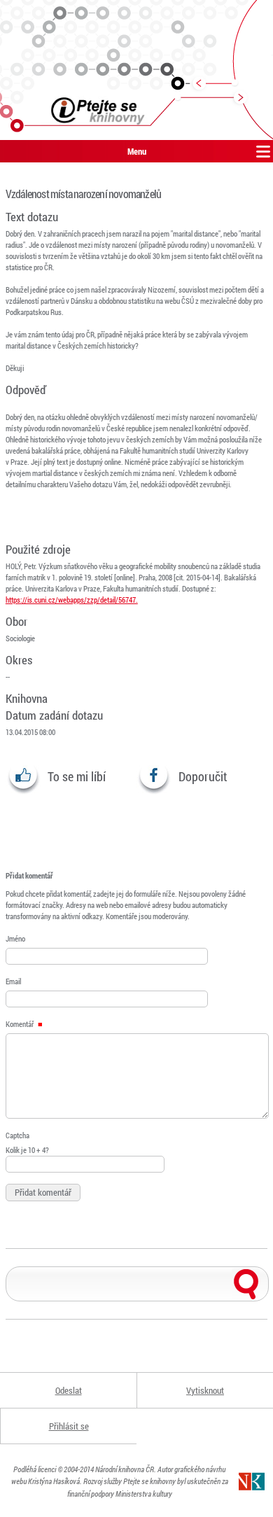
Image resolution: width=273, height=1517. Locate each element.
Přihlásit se (69, 1426)
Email (13, 981)
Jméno (15, 938)
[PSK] (136, 70)
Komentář (20, 1024)
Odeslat (68, 1390)
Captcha (17, 1135)
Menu (136, 151)
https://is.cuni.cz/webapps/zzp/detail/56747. (72, 599)
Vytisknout (205, 1390)
